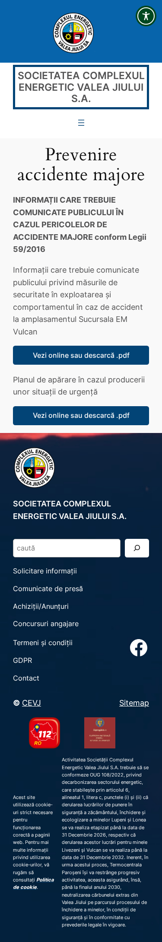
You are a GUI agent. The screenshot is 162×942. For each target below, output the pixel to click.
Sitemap (134, 702)
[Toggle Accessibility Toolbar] (146, 15)
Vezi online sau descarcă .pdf (81, 355)
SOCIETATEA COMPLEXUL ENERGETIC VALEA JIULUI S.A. (81, 87)
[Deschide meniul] (81, 123)
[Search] (137, 548)
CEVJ (31, 702)
